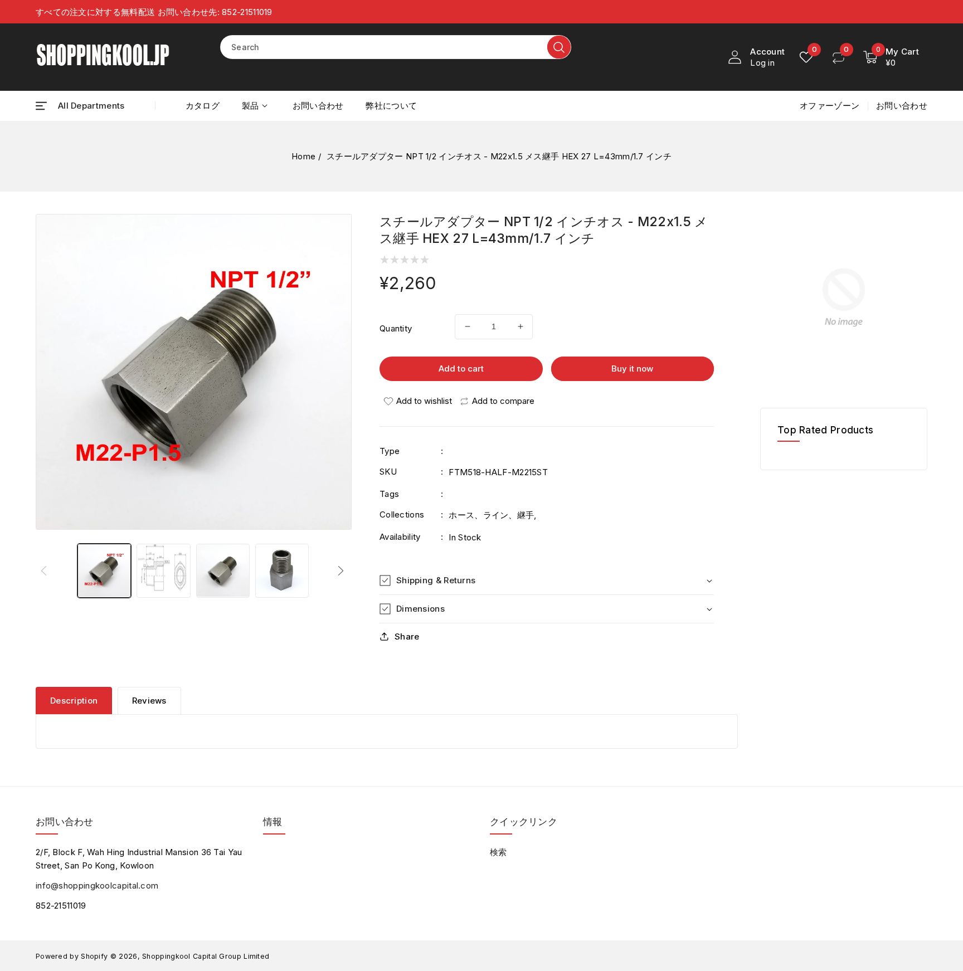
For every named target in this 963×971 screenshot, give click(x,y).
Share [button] (407, 636)
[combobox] (395, 47)
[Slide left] (45, 570)
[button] (80, 106)
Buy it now (632, 368)
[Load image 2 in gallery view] (163, 570)
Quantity (396, 328)
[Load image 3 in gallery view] (223, 570)
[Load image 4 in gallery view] (282, 570)
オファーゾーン (829, 105)
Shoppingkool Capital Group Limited (205, 956)
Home (303, 156)
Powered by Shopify (72, 956)
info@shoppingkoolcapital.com (97, 885)
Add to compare (503, 401)
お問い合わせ (901, 105)
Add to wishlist (424, 401)
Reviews (149, 700)
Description (74, 700)
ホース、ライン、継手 (491, 515)
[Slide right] (342, 570)
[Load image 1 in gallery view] (104, 570)
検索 (498, 852)
